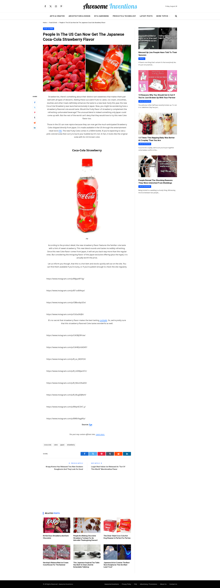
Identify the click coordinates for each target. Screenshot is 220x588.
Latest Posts (146, 16)
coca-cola (47, 445)
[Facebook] (35, 102)
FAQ (135, 584)
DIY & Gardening (101, 16)
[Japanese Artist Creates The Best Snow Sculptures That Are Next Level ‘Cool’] (117, 552)
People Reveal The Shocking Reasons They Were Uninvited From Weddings (155, 181)
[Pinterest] (35, 113)
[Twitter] (35, 108)
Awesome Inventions (111, 584)
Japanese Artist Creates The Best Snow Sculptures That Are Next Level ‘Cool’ (117, 565)
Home (45, 22)
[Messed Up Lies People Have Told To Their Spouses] (157, 38)
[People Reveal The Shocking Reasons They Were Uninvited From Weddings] (157, 166)
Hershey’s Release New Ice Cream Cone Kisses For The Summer (55, 564)
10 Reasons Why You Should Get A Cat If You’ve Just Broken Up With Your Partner (156, 96)
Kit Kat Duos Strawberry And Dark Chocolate (56, 537)
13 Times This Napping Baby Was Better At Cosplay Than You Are (156, 138)
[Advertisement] (87, 491)
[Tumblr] (35, 118)
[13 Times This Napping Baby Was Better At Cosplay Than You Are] (157, 124)
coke (56, 445)
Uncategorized (144, 101)
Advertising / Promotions (148, 584)
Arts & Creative (57, 16)
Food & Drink (53, 22)
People (141, 58)
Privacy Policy (126, 584)
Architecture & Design (79, 16)
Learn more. (100, 434)
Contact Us (173, 584)
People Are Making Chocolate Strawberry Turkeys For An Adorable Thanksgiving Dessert (85, 538)
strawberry (71, 445)
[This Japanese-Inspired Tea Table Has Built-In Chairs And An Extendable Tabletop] (87, 552)
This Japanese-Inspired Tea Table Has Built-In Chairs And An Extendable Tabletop (86, 565)
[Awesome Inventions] (110, 6)
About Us (163, 584)
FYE (60, 130)
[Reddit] (35, 123)
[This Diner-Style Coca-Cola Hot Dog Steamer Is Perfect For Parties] (117, 525)
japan (62, 445)
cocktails (103, 320)
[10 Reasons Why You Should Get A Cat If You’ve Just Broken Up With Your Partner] (157, 81)
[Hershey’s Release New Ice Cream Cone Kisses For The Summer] (56, 552)
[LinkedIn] (35, 128)
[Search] (176, 16)
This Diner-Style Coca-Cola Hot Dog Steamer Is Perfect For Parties (117, 537)
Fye (90, 424)
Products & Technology (124, 16)
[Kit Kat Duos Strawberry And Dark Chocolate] (56, 525)
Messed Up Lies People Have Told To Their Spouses (157, 53)
